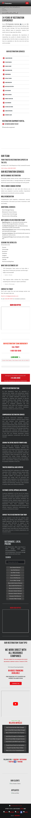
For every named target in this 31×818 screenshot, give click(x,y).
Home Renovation (8, 82)
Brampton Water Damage (15, 598)
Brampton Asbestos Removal (15, 590)
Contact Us (15, 683)
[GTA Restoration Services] (15, 805)
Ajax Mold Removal (15, 570)
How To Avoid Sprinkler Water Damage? (15, 727)
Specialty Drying (8, 78)
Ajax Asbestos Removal (15, 567)
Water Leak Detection (9, 86)
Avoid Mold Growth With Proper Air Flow (15, 741)
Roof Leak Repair (8, 94)
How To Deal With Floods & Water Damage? (15, 730)
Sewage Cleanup (8, 66)
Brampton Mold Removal (15, 596)
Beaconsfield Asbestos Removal (15, 583)
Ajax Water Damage (15, 572)
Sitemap (21, 808)
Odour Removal (8, 74)
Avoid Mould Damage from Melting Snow (15, 736)
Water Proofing (8, 102)
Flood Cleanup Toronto (16, 360)
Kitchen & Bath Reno (9, 106)
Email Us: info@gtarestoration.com (9, 296)
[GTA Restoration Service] (6, 2)
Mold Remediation (8, 70)
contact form (23, 381)
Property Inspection (9, 98)
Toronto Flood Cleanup (6, 360)
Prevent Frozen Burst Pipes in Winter (15, 747)
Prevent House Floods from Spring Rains (15, 745)
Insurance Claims (8, 114)
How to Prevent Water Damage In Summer (15, 738)
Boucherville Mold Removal (15, 588)
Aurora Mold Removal (15, 577)
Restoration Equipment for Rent (3, 124)
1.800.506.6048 (17, 815)
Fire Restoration (8, 62)
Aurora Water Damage (15, 580)
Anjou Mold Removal (15, 575)
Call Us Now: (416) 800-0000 (8, 168)
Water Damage (8, 90)
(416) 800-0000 (9, 298)
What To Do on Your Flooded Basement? (15, 750)
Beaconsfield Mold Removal (15, 585)
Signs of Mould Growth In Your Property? (15, 732)
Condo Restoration (8, 110)
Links (25, 808)
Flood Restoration (8, 58)
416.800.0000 (15, 378)
